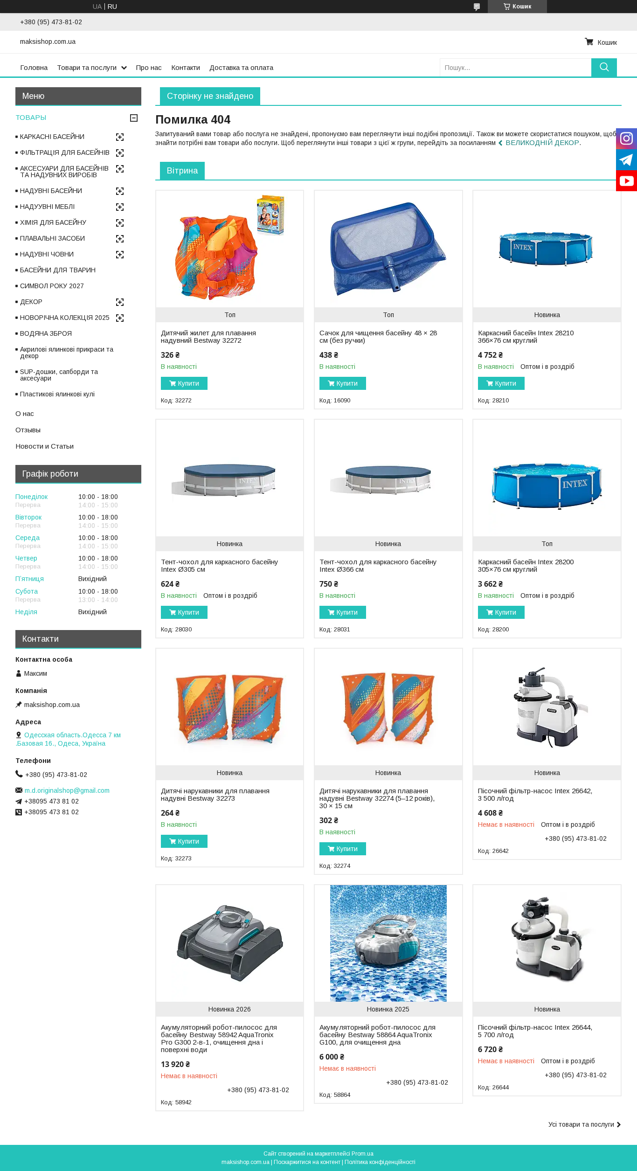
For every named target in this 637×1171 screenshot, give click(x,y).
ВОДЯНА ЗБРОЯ (46, 333)
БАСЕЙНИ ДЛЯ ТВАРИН (58, 270)
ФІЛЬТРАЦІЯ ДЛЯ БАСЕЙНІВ (65, 152)
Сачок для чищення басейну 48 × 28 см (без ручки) (378, 336)
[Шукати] (604, 67)
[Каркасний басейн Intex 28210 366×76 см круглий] (546, 249)
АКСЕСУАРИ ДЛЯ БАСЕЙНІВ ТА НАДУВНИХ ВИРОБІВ (64, 172)
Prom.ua (363, 1153)
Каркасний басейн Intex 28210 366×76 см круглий (526, 336)
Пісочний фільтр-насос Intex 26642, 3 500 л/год (535, 794)
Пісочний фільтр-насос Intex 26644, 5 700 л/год (535, 1031)
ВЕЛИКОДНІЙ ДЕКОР (542, 142)
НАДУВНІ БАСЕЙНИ (51, 190)
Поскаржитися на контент (307, 1162)
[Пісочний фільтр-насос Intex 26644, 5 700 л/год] (546, 943)
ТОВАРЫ (30, 117)
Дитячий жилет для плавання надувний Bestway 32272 (208, 336)
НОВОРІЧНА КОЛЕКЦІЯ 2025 (65, 317)
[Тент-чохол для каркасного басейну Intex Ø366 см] (388, 478)
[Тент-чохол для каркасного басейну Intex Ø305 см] (229, 478)
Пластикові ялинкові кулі (57, 394)
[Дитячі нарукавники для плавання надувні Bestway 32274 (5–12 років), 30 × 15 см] (388, 707)
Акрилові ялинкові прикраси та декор (66, 353)
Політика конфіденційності (380, 1162)
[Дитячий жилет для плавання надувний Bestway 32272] (229, 249)
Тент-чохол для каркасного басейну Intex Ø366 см (378, 565)
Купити (188, 383)
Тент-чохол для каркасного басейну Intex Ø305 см (219, 565)
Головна (34, 67)
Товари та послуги (87, 67)
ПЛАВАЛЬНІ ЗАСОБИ (52, 238)
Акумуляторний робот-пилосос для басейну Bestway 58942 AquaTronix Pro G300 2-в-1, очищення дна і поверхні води (219, 1038)
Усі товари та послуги (581, 1124)
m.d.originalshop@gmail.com (67, 790)
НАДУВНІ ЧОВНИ (47, 254)
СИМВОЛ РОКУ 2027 (52, 286)
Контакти (185, 67)
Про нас (149, 67)
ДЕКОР (31, 301)
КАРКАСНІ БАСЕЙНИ (52, 136)
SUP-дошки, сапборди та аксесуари (59, 375)
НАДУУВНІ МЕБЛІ (47, 206)
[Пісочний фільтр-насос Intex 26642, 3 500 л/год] (546, 707)
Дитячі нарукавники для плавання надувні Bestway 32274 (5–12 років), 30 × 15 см (377, 798)
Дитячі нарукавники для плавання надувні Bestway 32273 (215, 794)
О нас (24, 413)
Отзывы (28, 430)
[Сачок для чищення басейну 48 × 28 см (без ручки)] (388, 249)
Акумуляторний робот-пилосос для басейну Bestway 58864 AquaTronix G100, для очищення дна (377, 1035)
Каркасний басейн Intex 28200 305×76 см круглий (526, 565)
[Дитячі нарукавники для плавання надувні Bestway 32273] (229, 707)
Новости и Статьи (44, 446)
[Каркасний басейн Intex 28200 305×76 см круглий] (546, 478)
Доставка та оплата (241, 67)
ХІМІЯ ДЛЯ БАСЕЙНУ (53, 222)
